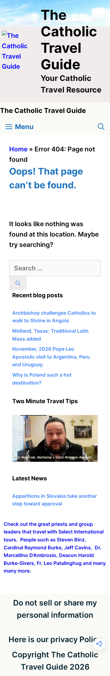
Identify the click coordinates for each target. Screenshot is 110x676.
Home (18, 149)
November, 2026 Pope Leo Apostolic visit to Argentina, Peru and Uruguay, (51, 356)
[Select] (55, 460)
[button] (101, 127)
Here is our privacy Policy (55, 639)
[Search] (18, 283)
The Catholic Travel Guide (69, 39)
